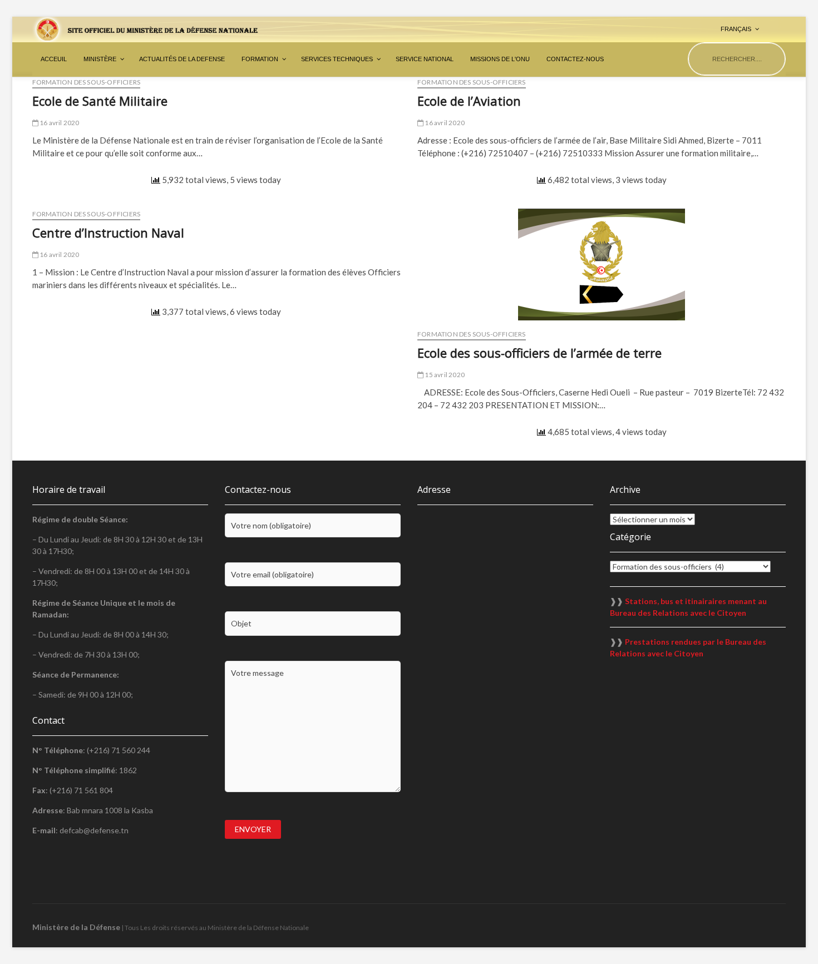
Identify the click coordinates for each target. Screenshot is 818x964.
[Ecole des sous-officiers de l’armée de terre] (601, 264)
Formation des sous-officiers (86, 82)
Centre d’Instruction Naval (108, 232)
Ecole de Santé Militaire (99, 100)
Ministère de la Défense (76, 927)
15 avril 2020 (444, 374)
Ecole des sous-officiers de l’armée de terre (539, 352)
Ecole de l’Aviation (469, 100)
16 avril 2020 (59, 122)
